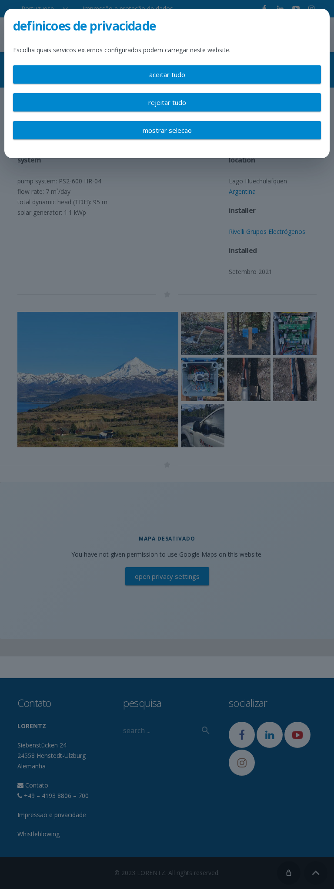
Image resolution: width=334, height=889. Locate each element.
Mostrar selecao (167, 130)
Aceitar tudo (167, 74)
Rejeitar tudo (167, 102)
